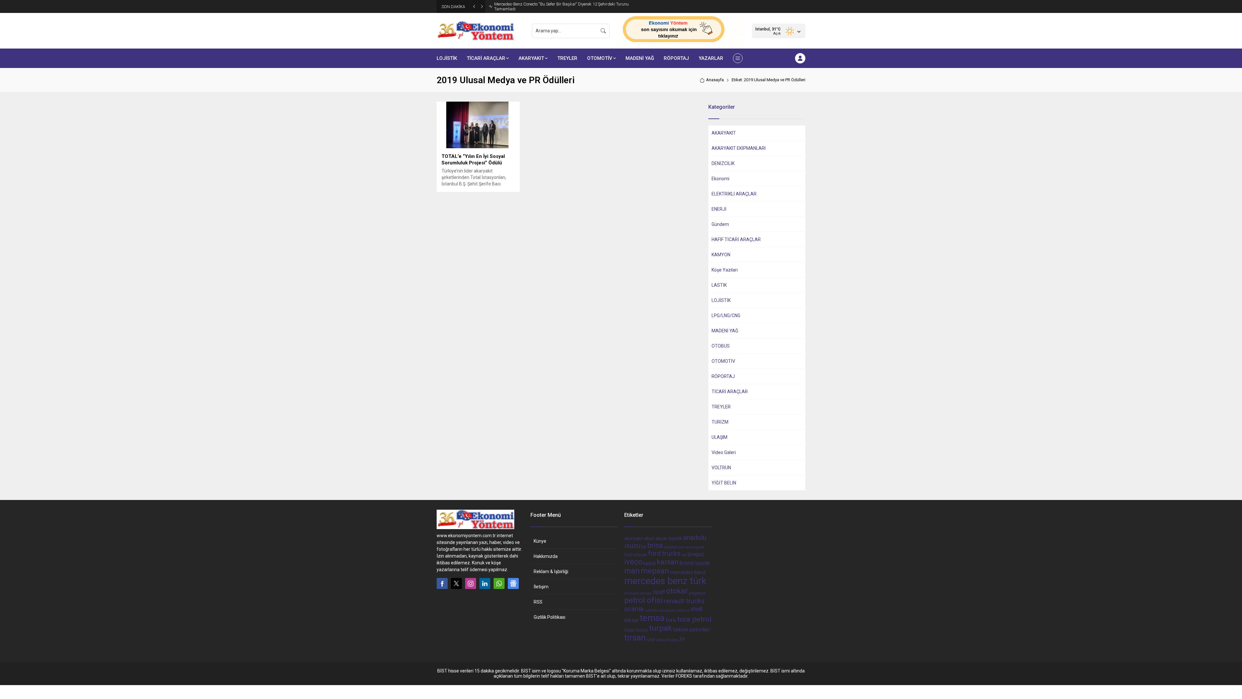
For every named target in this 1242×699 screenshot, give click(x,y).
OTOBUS (721, 346)
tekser (631, 620)
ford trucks (664, 553)
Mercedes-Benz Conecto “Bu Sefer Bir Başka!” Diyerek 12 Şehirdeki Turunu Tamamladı (561, 6)
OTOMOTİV (723, 361)
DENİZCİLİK (723, 163)
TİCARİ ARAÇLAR (730, 391)
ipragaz (695, 554)
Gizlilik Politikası (549, 617)
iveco (633, 561)
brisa (655, 545)
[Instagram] (470, 583)
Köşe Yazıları (725, 269)
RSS (538, 602)
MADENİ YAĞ (725, 330)
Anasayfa (715, 79)
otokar (677, 590)
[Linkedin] (484, 583)
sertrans (682, 610)
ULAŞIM (719, 437)
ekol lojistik (694, 547)
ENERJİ (719, 209)
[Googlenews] (513, 583)
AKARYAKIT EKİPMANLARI (739, 148)
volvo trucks (667, 640)
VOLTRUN (721, 467)
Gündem (720, 224)
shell (696, 609)
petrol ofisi (643, 600)
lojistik (702, 563)
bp (644, 546)
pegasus (697, 593)
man (632, 570)
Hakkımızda (546, 556)
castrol (670, 547)
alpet (649, 538)
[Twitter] (456, 583)
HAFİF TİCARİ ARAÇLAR (736, 239)
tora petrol (694, 619)
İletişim (541, 586)
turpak (660, 628)
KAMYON (721, 254)
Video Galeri (724, 452)
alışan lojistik (668, 538)
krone (687, 563)
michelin (631, 593)
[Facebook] (442, 583)
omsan (646, 593)
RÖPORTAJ (723, 376)
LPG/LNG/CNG (726, 315)
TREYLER (721, 406)
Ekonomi (720, 178)
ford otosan (635, 554)
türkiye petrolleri (691, 630)
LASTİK (719, 285)
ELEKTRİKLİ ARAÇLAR (734, 193)
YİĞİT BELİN (724, 482)
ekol (681, 547)
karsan (668, 562)
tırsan (635, 637)
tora (671, 619)
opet (659, 591)
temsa (652, 618)
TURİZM (720, 422)
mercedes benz (688, 572)
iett (683, 555)
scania (634, 609)
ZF (682, 639)
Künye (540, 541)
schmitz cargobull (660, 610)
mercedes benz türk (665, 580)
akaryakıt (633, 538)
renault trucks (684, 601)
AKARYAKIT (724, 133)
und (651, 639)
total (629, 630)
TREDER (641, 630)
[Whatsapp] (499, 583)
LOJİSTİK (721, 300)
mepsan (655, 570)
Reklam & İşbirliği (551, 571)
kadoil (649, 563)
